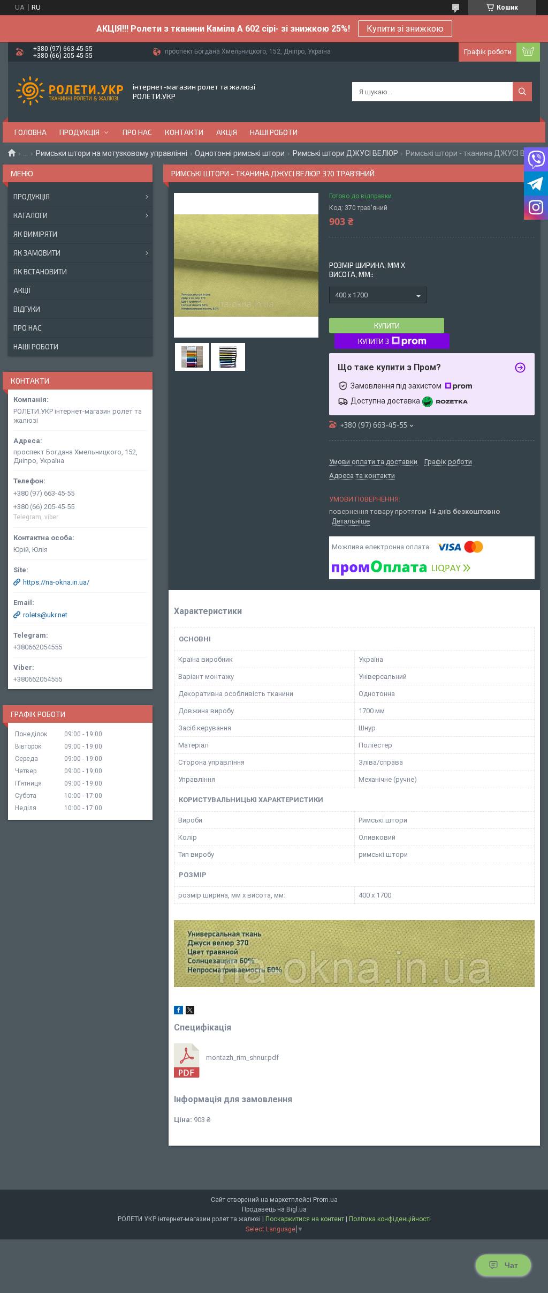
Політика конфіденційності (390, 1219)
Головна (30, 132)
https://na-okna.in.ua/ (56, 582)
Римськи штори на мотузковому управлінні (111, 153)
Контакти (184, 132)
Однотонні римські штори (240, 153)
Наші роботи (274, 132)
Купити (387, 326)
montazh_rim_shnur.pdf (242, 1057)
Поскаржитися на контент (304, 1219)
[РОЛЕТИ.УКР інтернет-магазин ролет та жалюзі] (69, 92)
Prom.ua (325, 1200)
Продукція (79, 132)
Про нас (137, 132)
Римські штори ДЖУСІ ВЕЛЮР (345, 153)
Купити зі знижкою (405, 29)
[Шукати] (522, 91)
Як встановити (40, 271)
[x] (190, 1012)
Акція (226, 132)
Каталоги (30, 215)
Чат (511, 1265)
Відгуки (26, 309)
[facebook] (178, 1012)
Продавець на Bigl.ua (274, 1209)
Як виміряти (35, 234)
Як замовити (36, 253)
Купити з (373, 341)
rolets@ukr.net (45, 615)
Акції (22, 290)
